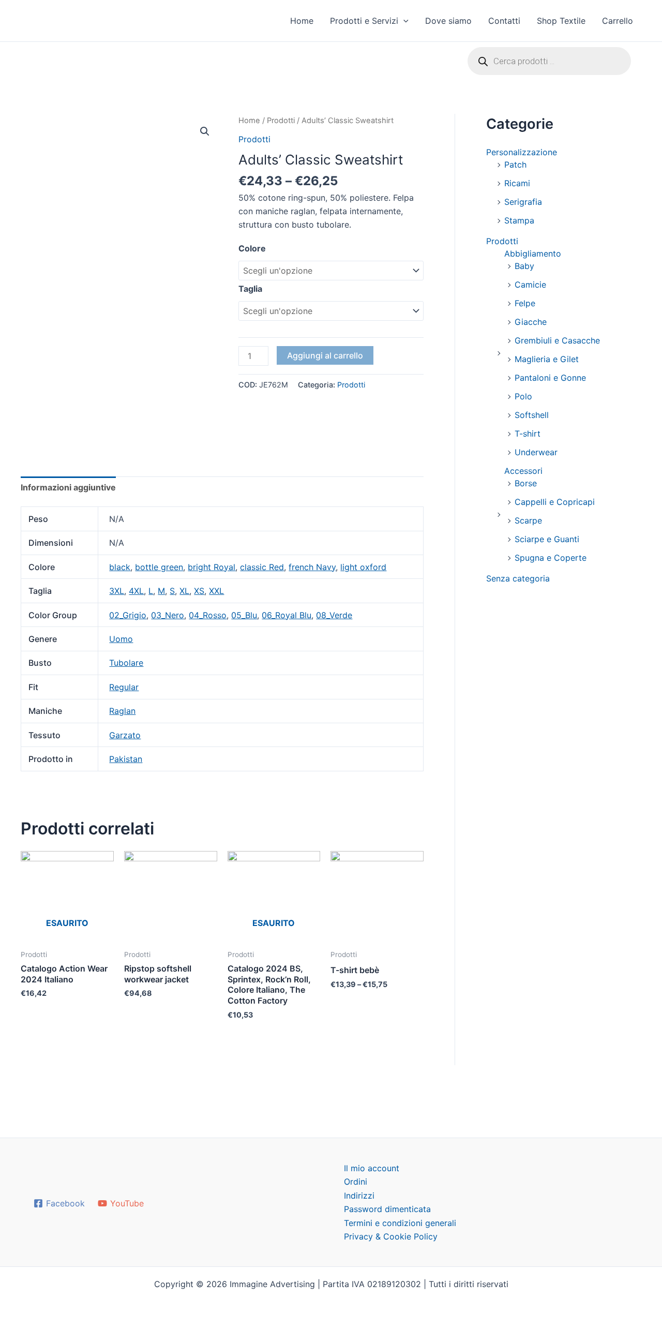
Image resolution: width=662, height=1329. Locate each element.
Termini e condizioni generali (400, 1223)
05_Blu (244, 615)
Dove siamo (448, 21)
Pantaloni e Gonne (550, 377)
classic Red (262, 567)
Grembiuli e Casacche (557, 340)
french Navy (312, 567)
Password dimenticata (387, 1209)
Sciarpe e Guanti (547, 539)
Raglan (122, 711)
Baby (524, 266)
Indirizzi (359, 1195)
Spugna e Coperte (550, 557)
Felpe (525, 303)
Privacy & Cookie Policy (391, 1236)
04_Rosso (208, 615)
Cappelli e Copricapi (555, 502)
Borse (526, 483)
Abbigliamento (532, 253)
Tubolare (126, 663)
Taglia (250, 288)
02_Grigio (127, 615)
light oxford (363, 567)
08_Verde (334, 615)
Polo (523, 396)
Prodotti (281, 120)
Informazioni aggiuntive (68, 487)
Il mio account (371, 1168)
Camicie (530, 284)
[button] (403, 20)
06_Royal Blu (286, 615)
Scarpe (528, 520)
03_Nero (167, 615)
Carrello (617, 21)
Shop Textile (561, 21)
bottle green (159, 567)
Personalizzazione (521, 152)
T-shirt (527, 433)
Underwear (536, 452)
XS (199, 591)
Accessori (523, 471)
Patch (515, 164)
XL (184, 591)
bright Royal (211, 567)
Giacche (531, 322)
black (119, 567)
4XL (136, 591)
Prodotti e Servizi (364, 21)
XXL (216, 591)
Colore (252, 248)
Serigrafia (523, 202)
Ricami (517, 183)
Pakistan (125, 759)
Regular (124, 687)
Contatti (504, 21)
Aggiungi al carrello (325, 355)
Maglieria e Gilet (547, 359)
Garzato (125, 735)
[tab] (68, 487)
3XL (116, 591)
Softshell (532, 415)
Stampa (519, 220)
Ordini (355, 1181)
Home (301, 21)
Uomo (121, 639)
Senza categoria (518, 578)
